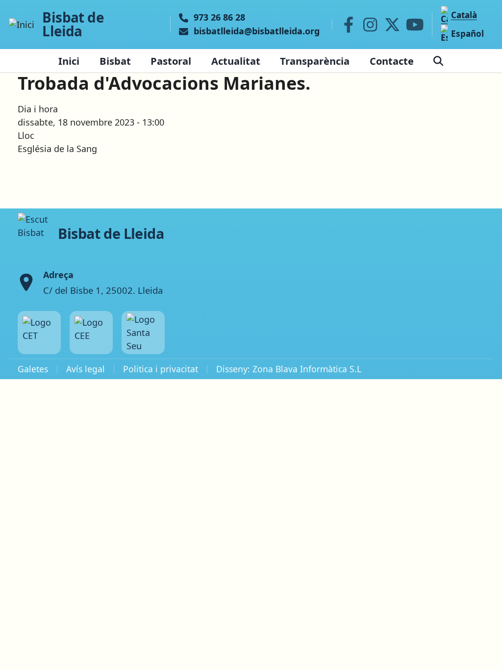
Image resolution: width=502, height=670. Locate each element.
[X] (392, 24)
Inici (68, 61)
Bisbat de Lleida (72, 24)
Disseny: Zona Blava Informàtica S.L (288, 369)
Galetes (33, 369)
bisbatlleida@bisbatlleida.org (257, 31)
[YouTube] (414, 24)
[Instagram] (370, 24)
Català (464, 15)
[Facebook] (348, 24)
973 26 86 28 (219, 17)
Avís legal (85, 369)
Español (467, 33)
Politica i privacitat (160, 369)
